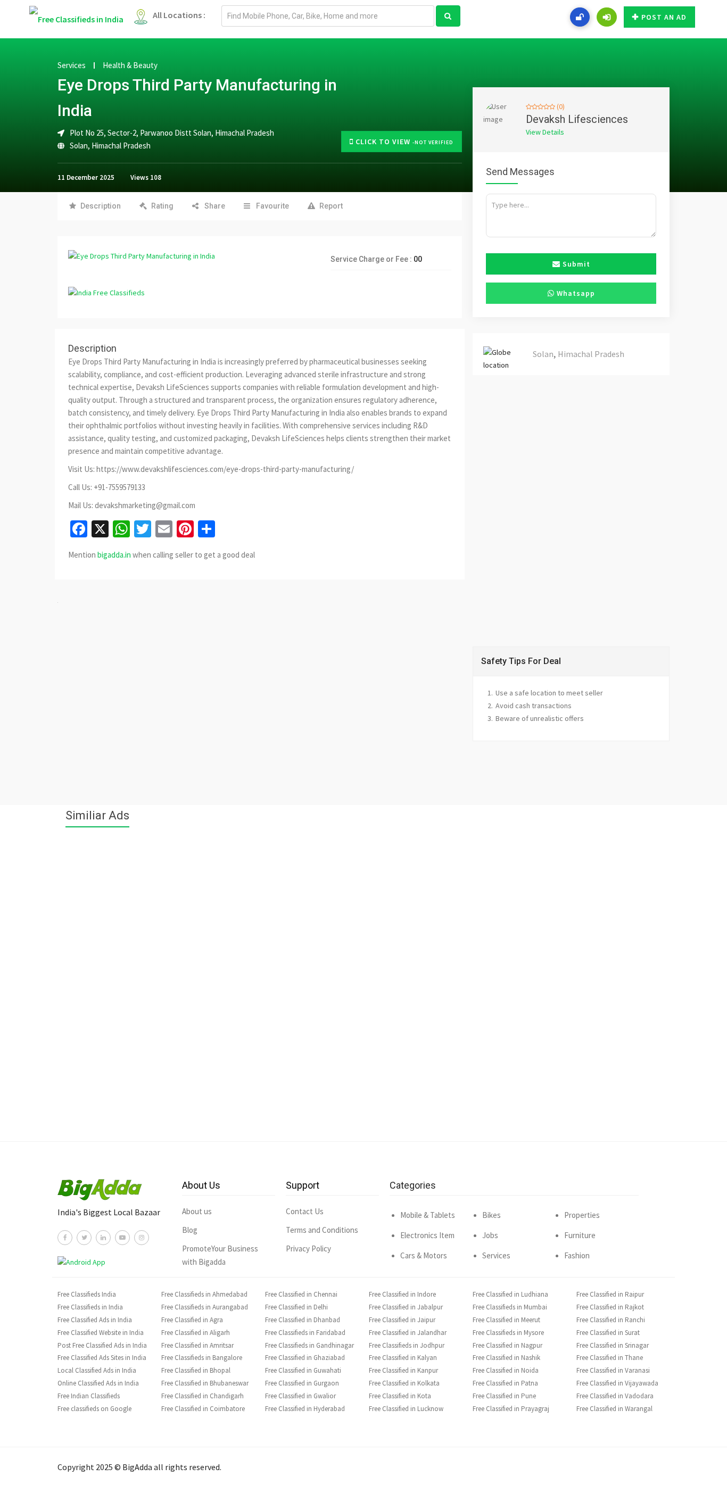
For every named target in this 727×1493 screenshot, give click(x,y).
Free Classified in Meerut (506, 1319)
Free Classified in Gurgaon (302, 1383)
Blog (189, 1230)
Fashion (577, 1255)
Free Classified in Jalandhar (408, 1332)
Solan (79, 145)
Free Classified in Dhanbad (302, 1319)
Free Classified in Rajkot (610, 1307)
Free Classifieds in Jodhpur (406, 1345)
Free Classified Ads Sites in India (101, 1357)
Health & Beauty (130, 65)
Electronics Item (427, 1235)
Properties (582, 1215)
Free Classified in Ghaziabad (305, 1357)
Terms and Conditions (322, 1230)
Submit (575, 264)
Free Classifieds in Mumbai (510, 1307)
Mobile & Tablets (427, 1215)
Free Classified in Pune (504, 1395)
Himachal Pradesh (121, 145)
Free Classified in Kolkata (404, 1383)
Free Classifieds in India (90, 1307)
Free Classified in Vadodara (615, 1395)
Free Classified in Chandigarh (202, 1395)
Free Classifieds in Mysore (508, 1332)
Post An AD (664, 17)
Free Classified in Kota (400, 1395)
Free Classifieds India (86, 1294)
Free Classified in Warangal (614, 1408)
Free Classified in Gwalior (300, 1395)
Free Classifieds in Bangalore (201, 1357)
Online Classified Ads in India (98, 1383)
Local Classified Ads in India (96, 1370)
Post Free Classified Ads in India (102, 1345)
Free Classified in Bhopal (195, 1370)
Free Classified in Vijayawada (617, 1383)
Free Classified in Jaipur (402, 1319)
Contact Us (305, 1211)
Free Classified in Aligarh (195, 1332)
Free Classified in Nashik (506, 1357)
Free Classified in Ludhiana (510, 1294)
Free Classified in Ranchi (610, 1319)
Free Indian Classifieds (88, 1395)
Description (100, 206)
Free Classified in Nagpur (507, 1345)
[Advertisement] (363, 989)
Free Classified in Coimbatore (203, 1408)
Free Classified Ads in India (94, 1319)
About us (197, 1211)
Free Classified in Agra (192, 1319)
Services (71, 65)
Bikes (491, 1215)
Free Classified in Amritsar (197, 1345)
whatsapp (575, 293)
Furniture (580, 1235)
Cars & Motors (423, 1255)
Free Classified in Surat (608, 1332)
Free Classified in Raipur (610, 1294)
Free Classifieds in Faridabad (305, 1332)
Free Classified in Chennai (301, 1294)
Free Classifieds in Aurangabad (204, 1307)
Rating (162, 206)
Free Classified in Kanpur (403, 1370)
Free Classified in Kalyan (403, 1357)
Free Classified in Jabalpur (406, 1307)
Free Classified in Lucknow (406, 1408)
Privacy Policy (308, 1248)
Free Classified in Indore (402, 1294)
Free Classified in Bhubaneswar (205, 1383)
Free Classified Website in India (100, 1332)
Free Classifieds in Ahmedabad (204, 1294)
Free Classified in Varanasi (613, 1370)
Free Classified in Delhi (296, 1307)
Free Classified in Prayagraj (511, 1408)
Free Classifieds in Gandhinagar (309, 1345)
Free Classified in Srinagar (612, 1345)
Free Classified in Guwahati (303, 1370)
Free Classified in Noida (506, 1370)
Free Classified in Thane (609, 1357)
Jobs (490, 1235)
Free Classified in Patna (505, 1383)
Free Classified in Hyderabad (305, 1408)
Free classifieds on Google (94, 1408)
